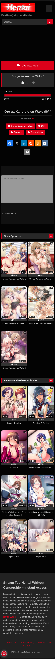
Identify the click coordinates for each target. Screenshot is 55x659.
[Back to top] (47, 651)
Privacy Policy (27, 642)
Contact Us (11, 642)
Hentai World (9, 617)
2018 (43, 126)
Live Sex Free (29, 65)
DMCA (41, 642)
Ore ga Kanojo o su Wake (22, 126)
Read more (26, 118)
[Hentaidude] (22, 8)
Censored (18, 132)
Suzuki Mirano (37, 132)
